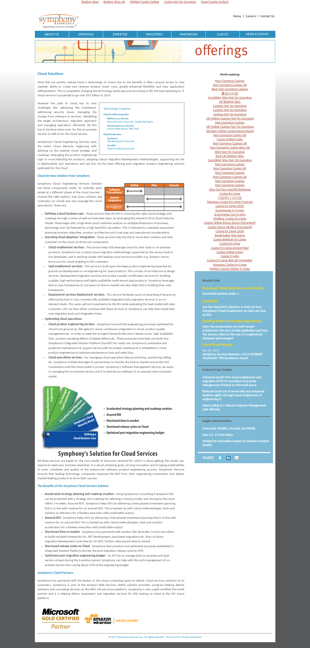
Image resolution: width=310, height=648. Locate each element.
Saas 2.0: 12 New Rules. (217, 435)
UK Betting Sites (229, 102)
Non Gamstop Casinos (229, 81)
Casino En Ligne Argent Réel (230, 248)
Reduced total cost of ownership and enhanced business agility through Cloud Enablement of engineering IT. (233, 395)
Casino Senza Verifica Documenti (230, 227)
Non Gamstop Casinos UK (230, 85)
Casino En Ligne (229, 194)
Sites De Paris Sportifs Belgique (230, 190)
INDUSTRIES (154, 34)
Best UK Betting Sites (230, 156)
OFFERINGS (86, 34)
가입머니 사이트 (229, 198)
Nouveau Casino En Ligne (230, 265)
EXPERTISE (120, 34)
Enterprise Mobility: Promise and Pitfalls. (229, 428)
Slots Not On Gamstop (230, 152)
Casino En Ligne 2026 (230, 206)
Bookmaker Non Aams (230, 235)
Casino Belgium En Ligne (229, 240)
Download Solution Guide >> (221, 293)
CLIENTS (222, 34)
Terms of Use (173, 637)
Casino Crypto (230, 256)
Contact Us (267, 16)
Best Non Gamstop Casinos (230, 89)
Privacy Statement (192, 637)
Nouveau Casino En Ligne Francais (230, 202)
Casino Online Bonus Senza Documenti (230, 223)
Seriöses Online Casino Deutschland (230, 131)
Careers (251, 16)
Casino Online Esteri (230, 252)
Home (237, 16)
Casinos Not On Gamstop (230, 106)
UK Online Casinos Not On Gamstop (230, 119)
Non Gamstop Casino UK (229, 135)
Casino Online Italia (230, 139)
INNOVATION (188, 34)
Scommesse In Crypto (229, 210)
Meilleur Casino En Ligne (229, 219)
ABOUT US (52, 34)
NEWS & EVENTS (257, 34)
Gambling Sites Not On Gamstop (230, 98)
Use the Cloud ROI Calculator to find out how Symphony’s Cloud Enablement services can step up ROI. (234, 311)
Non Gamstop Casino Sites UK (230, 148)
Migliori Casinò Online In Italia (229, 269)
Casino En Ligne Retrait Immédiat (229, 260)
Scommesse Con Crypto (229, 215)
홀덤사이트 (229, 94)
